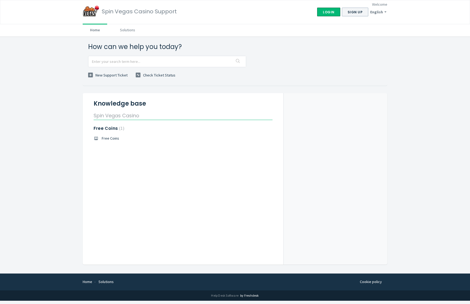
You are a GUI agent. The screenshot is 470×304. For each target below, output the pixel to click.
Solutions (127, 29)
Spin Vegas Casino (116, 115)
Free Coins (108, 128)
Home (95, 29)
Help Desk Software (225, 295)
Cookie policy (371, 281)
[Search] (238, 61)
